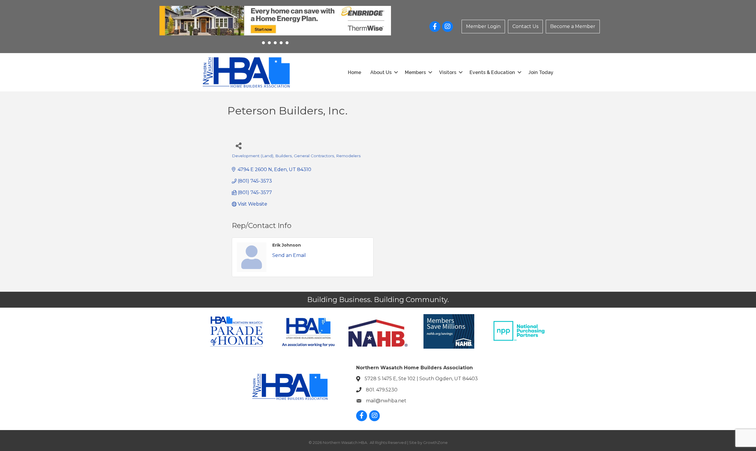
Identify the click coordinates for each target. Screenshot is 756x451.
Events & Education (492, 72)
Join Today (540, 72)
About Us (381, 72)
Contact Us (525, 26)
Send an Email (289, 255)
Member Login (483, 26)
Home (354, 72)
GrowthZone (435, 442)
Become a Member (572, 26)
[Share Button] (238, 145)
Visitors (447, 72)
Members (415, 72)
